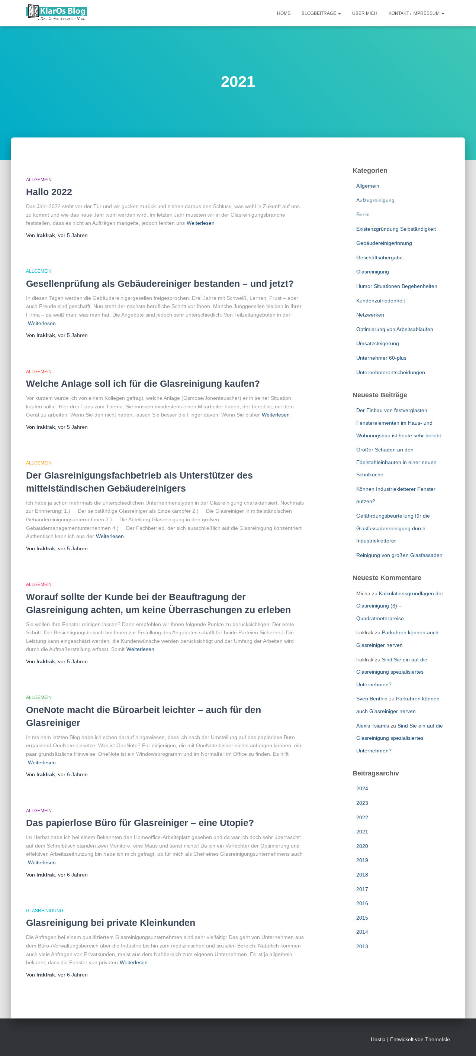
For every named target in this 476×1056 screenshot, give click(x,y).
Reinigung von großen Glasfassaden (399, 555)
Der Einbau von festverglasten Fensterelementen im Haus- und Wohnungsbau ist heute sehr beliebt (398, 422)
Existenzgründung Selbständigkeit (396, 229)
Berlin (363, 214)
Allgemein (39, 179)
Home (283, 13)
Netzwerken (370, 315)
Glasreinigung (44, 910)
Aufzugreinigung (375, 200)
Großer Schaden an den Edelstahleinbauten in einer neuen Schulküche (396, 462)
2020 (362, 846)
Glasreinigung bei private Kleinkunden (110, 922)
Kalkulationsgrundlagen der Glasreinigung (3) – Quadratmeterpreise (399, 605)
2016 (362, 903)
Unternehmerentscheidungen (390, 372)
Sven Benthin (371, 699)
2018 (362, 875)
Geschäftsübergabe (379, 257)
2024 (362, 788)
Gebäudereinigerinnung (384, 243)
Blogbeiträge (319, 13)
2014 (362, 932)
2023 (362, 803)
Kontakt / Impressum (415, 13)
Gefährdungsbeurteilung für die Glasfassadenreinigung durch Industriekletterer (393, 528)
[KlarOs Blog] (56, 13)
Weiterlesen (201, 223)
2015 (362, 918)
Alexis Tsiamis (372, 726)
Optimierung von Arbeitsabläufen (394, 329)
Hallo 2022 (49, 192)
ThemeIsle (437, 1039)
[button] (339, 13)
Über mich (364, 13)
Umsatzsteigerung (377, 343)
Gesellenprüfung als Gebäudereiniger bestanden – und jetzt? (160, 283)
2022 (362, 817)
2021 (362, 832)
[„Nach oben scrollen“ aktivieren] (461, 1041)
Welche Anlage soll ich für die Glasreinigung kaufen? (143, 383)
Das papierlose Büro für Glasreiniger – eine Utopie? (140, 822)
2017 (362, 889)
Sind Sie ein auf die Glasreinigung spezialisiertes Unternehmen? (391, 672)
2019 (362, 860)
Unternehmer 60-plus (381, 358)
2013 (362, 946)
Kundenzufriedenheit (380, 301)
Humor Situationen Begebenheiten (396, 286)
